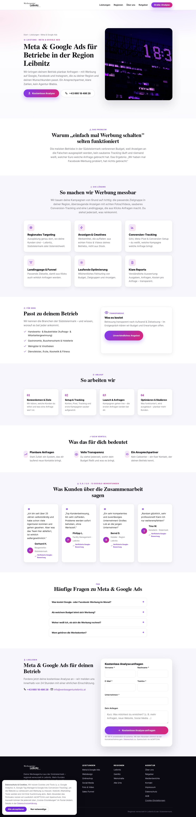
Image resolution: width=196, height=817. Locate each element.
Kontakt (148, 783)
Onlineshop (87, 778)
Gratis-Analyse (162, 4)
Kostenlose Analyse (43, 93)
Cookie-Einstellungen (155, 800)
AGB (147, 796)
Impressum (150, 787)
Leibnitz (117, 770)
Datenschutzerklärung (27, 803)
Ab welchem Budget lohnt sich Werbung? (73, 612)
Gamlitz (117, 774)
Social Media (88, 783)
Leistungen (104, 5)
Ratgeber (143, 5)
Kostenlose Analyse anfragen (138, 730)
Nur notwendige (38, 809)
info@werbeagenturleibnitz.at (70, 689)
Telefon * (141, 681)
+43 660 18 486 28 (80, 93)
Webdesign (87, 774)
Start (26, 35)
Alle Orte (118, 783)
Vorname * (110, 667)
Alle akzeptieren (16, 809)
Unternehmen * (112, 695)
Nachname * (143, 667)
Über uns (130, 5)
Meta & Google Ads (91, 770)
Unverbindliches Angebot (126, 335)
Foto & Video (88, 787)
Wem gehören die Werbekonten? (69, 632)
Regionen (118, 5)
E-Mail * (108, 681)
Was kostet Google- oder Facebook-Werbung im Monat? (81, 602)
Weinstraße (119, 778)
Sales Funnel (88, 791)
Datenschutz (129, 739)
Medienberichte (152, 778)
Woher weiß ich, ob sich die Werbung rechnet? (76, 622)
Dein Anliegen (111, 708)
